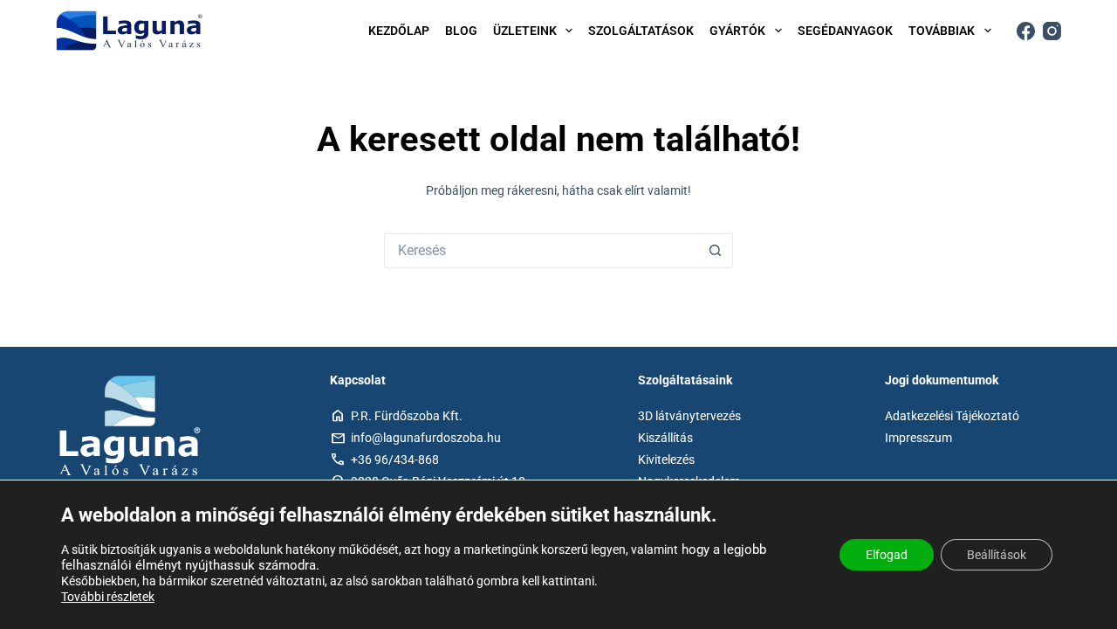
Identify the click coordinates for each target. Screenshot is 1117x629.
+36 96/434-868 (395, 460)
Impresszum (918, 438)
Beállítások (996, 555)
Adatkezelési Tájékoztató (952, 416)
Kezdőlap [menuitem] (398, 31)
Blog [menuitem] (461, 31)
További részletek (107, 597)
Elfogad (887, 555)
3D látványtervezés (689, 416)
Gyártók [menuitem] (737, 31)
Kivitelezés (666, 460)
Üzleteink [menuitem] (525, 31)
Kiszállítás (665, 438)
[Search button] (715, 250)
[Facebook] (1026, 31)
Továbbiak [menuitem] (941, 31)
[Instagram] (1052, 31)
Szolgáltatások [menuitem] (641, 31)
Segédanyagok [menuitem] (845, 31)
